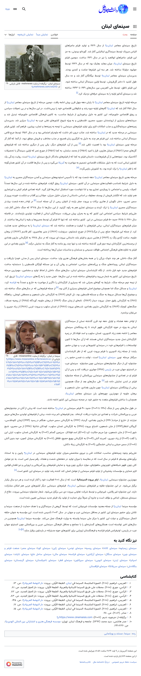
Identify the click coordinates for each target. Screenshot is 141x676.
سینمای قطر (65, 560)
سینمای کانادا (110, 548)
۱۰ (20, 529)
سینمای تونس (75, 548)
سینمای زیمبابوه (128, 548)
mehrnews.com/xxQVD (45, 87)
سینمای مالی (60, 554)
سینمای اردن (120, 560)
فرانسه (13, 283)
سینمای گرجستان (24, 560)
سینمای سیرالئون (84, 560)
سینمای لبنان (42, 226)
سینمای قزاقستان (98, 566)
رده (133, 634)
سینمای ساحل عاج (41, 554)
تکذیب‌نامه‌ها (85, 662)
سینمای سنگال (113, 554)
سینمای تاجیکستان (46, 560)
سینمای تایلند (21, 554)
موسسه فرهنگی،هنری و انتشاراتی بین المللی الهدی (34, 622)
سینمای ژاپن (59, 548)
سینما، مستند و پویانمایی (117, 634)
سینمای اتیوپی (103, 560)
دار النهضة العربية (34, 583)
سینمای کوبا (43, 548)
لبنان (110, 46)
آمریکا (61, 163)
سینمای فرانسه (77, 554)
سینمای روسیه (93, 548)
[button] (135, 9)
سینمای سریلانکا (117, 566)
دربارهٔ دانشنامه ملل (101, 662)
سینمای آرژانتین (95, 554)
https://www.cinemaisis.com (75, 617)
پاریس (108, 370)
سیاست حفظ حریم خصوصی (124, 662)
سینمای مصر (28, 548)
